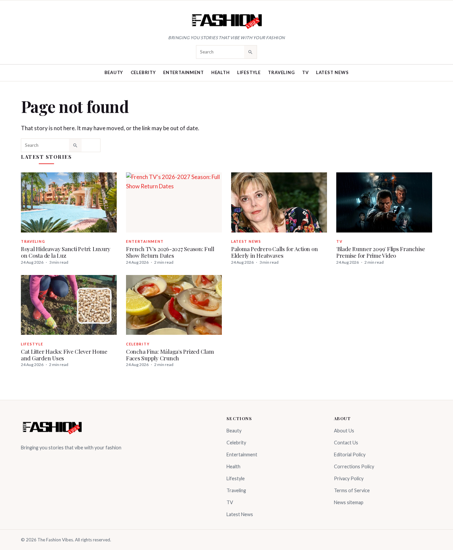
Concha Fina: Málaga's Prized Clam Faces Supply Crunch (170, 355)
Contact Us (346, 442)
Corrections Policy (354, 466)
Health (220, 72)
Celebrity (143, 72)
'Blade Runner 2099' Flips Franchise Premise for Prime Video (380, 252)
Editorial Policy (349, 454)
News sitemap (348, 502)
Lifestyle (249, 72)
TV (305, 72)
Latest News (332, 72)
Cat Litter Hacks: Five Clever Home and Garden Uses (64, 355)
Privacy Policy (348, 478)
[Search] (250, 52)
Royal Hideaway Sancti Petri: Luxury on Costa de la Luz (65, 252)
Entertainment (183, 72)
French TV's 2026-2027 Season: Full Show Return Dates (170, 252)
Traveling (281, 72)
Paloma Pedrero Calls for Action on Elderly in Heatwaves (274, 252)
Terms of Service (352, 490)
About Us (344, 430)
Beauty (113, 72)
